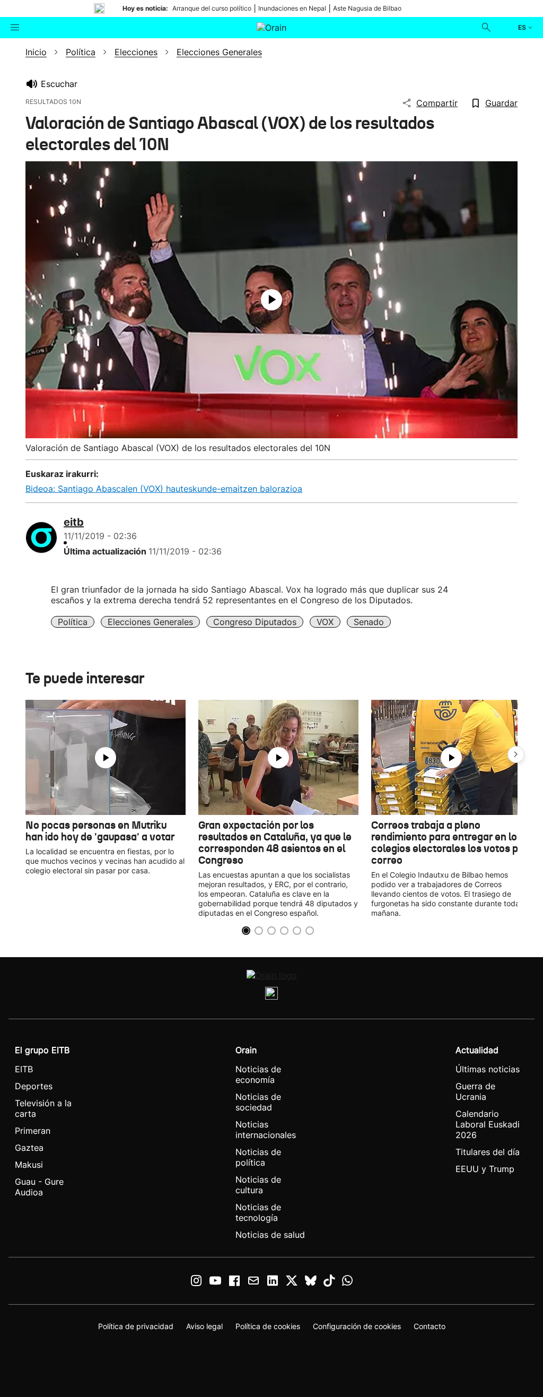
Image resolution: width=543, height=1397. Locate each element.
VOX (325, 622)
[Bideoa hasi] (271, 299)
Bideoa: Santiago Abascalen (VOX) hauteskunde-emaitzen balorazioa (163, 488)
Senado (369, 622)
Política (72, 622)
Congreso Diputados (254, 622)
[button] (515, 754)
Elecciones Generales (150, 622)
